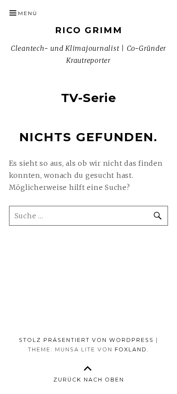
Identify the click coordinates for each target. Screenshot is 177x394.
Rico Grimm (88, 30)
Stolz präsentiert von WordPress (86, 340)
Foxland (131, 349)
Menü (27, 13)
